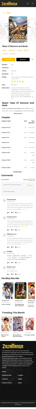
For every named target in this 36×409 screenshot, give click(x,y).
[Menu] (32, 3)
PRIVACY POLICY (7, 383)
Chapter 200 (5, 300)
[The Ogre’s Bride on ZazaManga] (29, 324)
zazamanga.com (15, 402)
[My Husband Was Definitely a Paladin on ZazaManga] (18, 324)
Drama (26, 50)
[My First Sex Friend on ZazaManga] (6, 324)
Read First (9, 59)
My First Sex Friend (5, 335)
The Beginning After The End (19, 305)
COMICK (20, 375)
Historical (12, 53)
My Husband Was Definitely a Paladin (18, 336)
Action (4, 50)
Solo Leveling (6, 304)
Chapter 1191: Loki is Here (31, 301)
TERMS (20, 379)
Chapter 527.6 (6, 127)
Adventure (12, 50)
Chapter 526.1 (6, 152)
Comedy (19, 50)
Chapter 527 (5, 137)
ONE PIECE (31, 306)
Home (4, 371)
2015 (12, 64)
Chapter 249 (18, 300)
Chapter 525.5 (6, 167)
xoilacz (14, 391)
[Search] (27, 3)
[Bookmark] (32, 59)
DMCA (20, 383)
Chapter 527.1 (6, 132)
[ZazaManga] (9, 3)
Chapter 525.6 (6, 160)
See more (24, 209)
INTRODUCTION (6, 375)
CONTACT (5, 379)
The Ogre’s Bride (29, 335)
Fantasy (5, 53)
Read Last (23, 59)
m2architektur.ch (9, 394)
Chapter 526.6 (6, 147)
